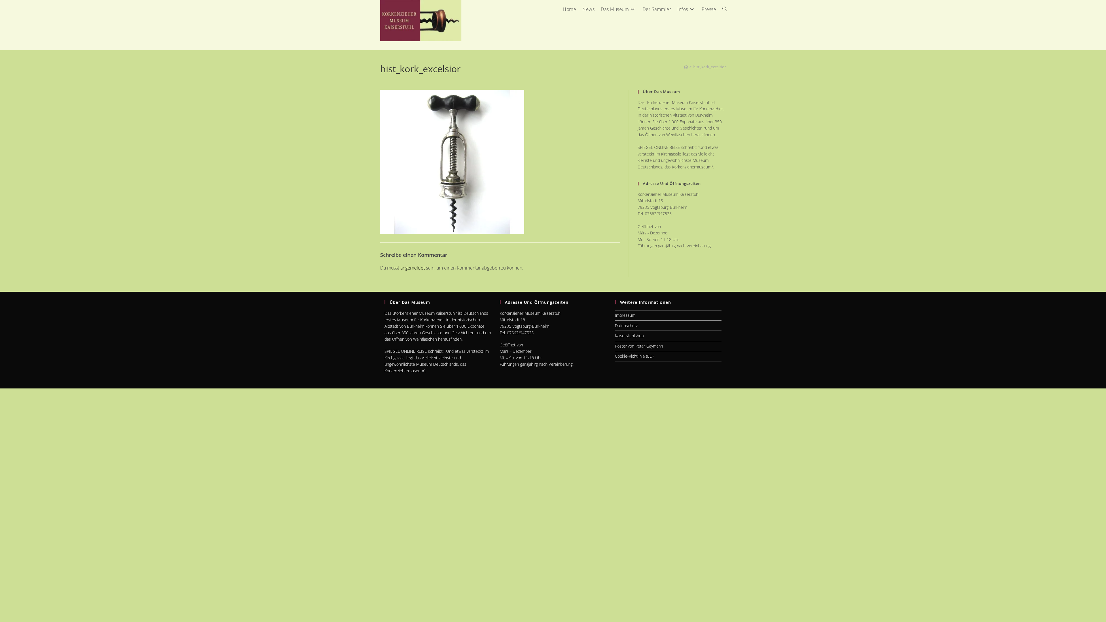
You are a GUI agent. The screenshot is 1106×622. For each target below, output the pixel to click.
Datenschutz (626, 325)
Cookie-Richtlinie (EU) (634, 356)
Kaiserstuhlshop (629, 335)
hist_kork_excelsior (709, 66)
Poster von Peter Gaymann (639, 346)
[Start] (686, 66)
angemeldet (412, 268)
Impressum (625, 315)
